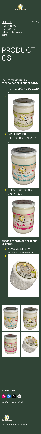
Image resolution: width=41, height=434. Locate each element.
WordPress (24, 424)
